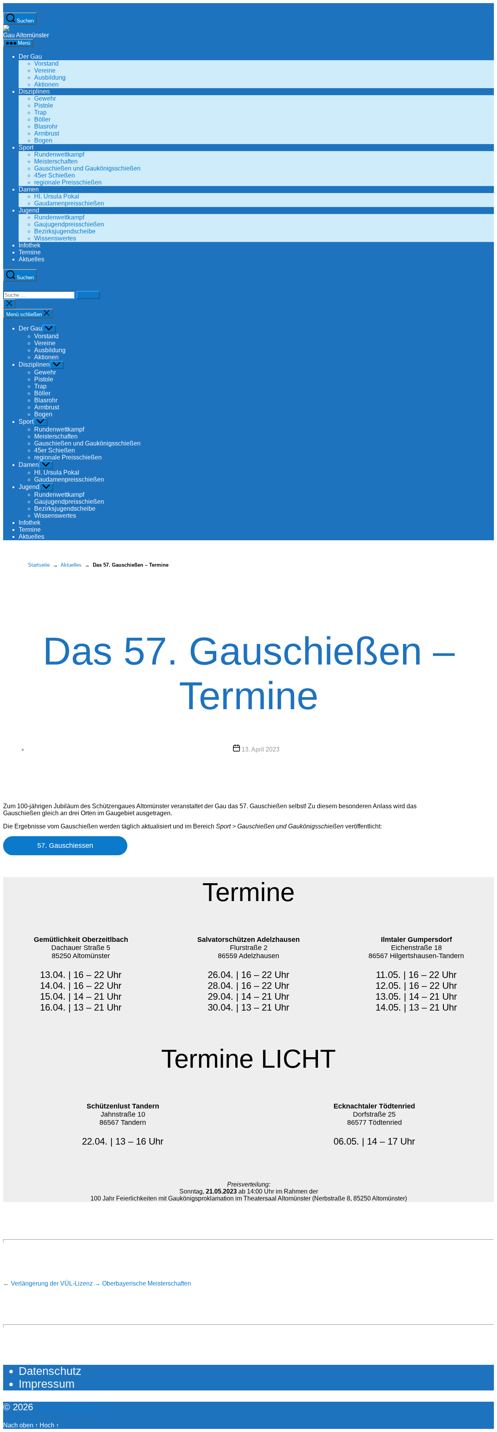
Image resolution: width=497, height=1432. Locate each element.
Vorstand (46, 63)
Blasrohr (45, 126)
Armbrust (46, 133)
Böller (42, 119)
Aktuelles (31, 259)
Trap (40, 112)
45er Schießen (54, 175)
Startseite (39, 565)
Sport (26, 147)
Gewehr (45, 98)
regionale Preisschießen (68, 182)
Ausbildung (50, 77)
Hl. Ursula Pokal (56, 196)
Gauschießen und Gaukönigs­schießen (87, 168)
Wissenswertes (55, 238)
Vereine (45, 70)
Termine (30, 252)
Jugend (29, 210)
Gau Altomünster (70, 1407)
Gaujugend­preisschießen (69, 224)
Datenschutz (50, 1371)
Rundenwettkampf (59, 217)
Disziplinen (34, 91)
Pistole (43, 105)
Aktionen (46, 84)
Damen (29, 189)
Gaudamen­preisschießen (69, 203)
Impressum (47, 1384)
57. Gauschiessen (65, 845)
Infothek (29, 245)
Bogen (43, 140)
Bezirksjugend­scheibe (65, 231)
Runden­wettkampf (59, 154)
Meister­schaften (56, 161)
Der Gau (30, 56)
